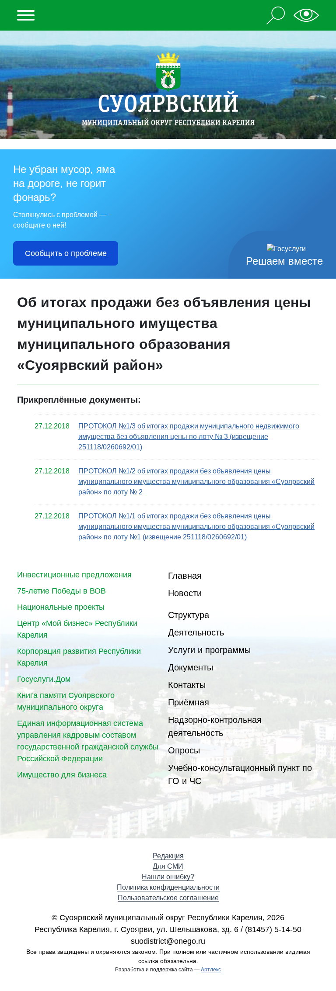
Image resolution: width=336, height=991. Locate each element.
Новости (185, 593)
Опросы (184, 750)
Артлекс (211, 970)
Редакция (168, 856)
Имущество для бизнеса (62, 774)
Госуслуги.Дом (43, 679)
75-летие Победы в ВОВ (61, 591)
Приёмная (188, 702)
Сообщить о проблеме (66, 253)
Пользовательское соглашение (168, 897)
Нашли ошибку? (168, 877)
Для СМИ (168, 866)
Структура (188, 615)
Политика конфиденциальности (168, 887)
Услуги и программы (209, 650)
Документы (190, 667)
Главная (185, 575)
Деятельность (196, 632)
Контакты (187, 685)
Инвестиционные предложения (74, 574)
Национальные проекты (61, 607)
